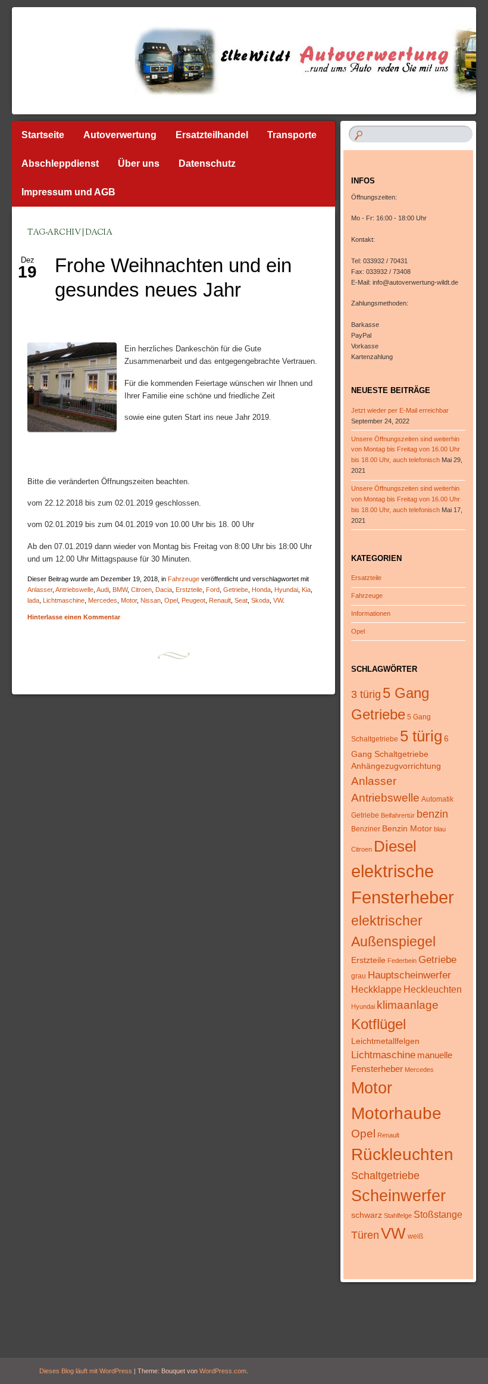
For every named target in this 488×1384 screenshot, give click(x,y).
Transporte (292, 135)
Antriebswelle (74, 589)
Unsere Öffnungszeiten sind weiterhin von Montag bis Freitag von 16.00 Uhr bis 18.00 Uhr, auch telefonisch (405, 449)
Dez (27, 263)
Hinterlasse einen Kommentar (73, 617)
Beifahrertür (398, 815)
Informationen (370, 613)
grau (358, 976)
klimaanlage (408, 1005)
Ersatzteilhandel (212, 135)
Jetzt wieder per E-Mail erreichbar (400, 410)
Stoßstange (438, 1215)
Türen (365, 1235)
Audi (102, 589)
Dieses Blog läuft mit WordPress (85, 1370)
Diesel (395, 846)
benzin (432, 814)
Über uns (138, 163)
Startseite (42, 135)
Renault (220, 600)
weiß (415, 1236)
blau (440, 829)
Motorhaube (396, 1113)
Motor (129, 600)
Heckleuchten (432, 989)
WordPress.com (222, 1370)
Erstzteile (189, 589)
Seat (241, 600)
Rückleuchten (402, 1154)
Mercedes (102, 600)
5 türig (421, 736)
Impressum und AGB (68, 192)
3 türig (366, 694)
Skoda (260, 600)
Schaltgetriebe (385, 1176)
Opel (171, 600)
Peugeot (193, 600)
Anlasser (39, 589)
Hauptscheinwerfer (409, 975)
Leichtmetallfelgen (385, 1041)
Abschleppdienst (60, 163)
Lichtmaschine (64, 600)
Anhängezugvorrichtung (396, 766)
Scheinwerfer (398, 1195)
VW (278, 600)
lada (33, 600)
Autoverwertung (120, 135)
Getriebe (235, 589)
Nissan (150, 600)
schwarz (366, 1215)
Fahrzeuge (183, 578)
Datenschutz (207, 163)
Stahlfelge (398, 1215)
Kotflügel (378, 1024)
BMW (119, 589)
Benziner (365, 829)
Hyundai (286, 589)
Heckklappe (376, 989)
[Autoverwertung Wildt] (207, 60)
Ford (213, 589)
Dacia (163, 589)
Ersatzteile (366, 577)
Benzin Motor (407, 828)
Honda (261, 589)
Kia (306, 589)
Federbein (402, 960)
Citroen (141, 589)
